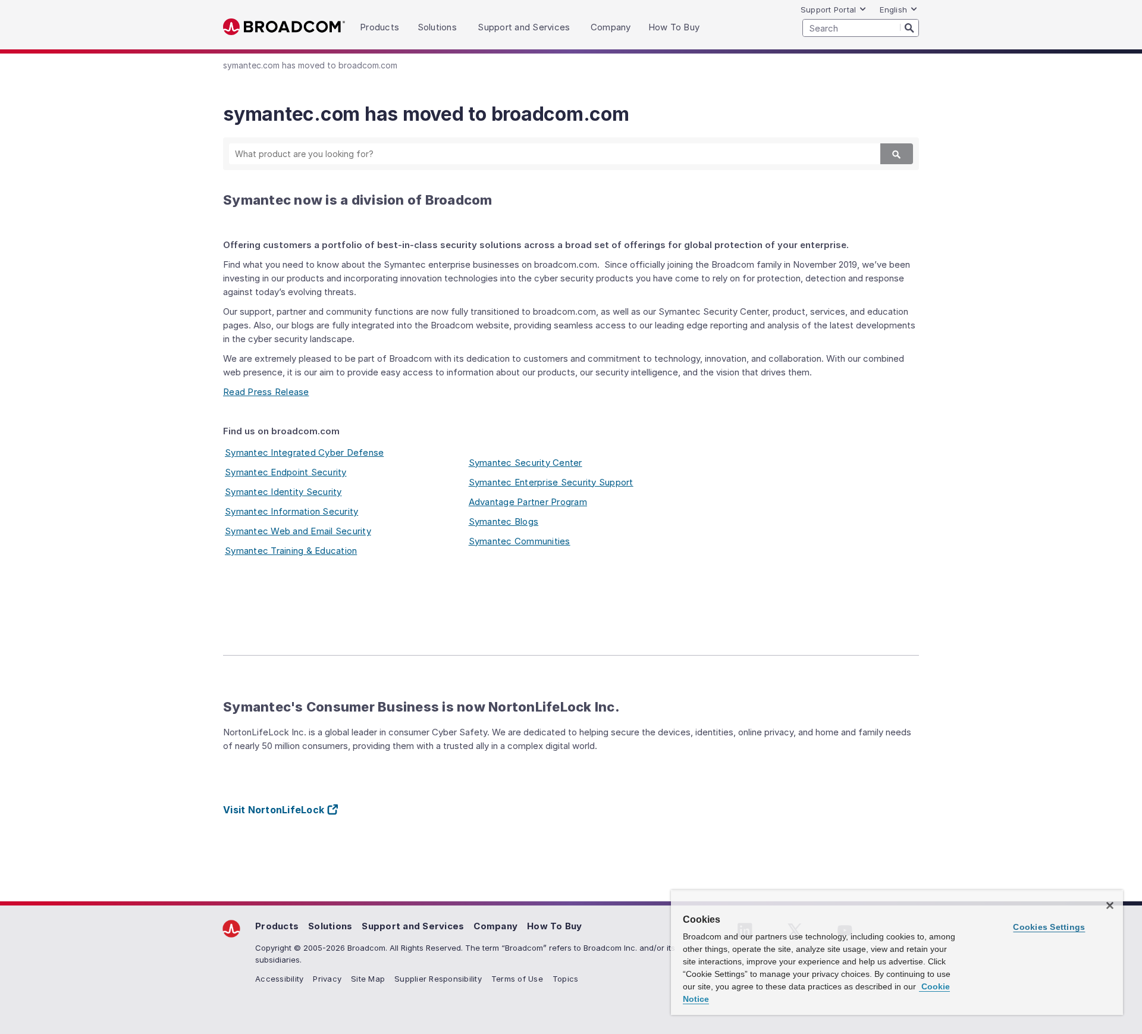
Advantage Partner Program (528, 501)
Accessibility (279, 978)
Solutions (330, 926)
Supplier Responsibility (438, 978)
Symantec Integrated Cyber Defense (304, 452)
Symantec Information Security (291, 511)
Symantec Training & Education (291, 550)
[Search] (909, 27)
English (893, 9)
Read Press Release (266, 391)
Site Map (368, 978)
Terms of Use (517, 978)
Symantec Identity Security (283, 491)
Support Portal (829, 9)
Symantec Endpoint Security (286, 472)
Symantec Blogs (504, 521)
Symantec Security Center (525, 462)
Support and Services (413, 926)
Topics (566, 978)
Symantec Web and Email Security (298, 531)
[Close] (1109, 905)
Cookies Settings (1049, 927)
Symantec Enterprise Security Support (551, 482)
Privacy (327, 978)
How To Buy (554, 926)
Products (277, 926)
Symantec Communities (519, 541)
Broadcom (284, 27)
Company (495, 926)
